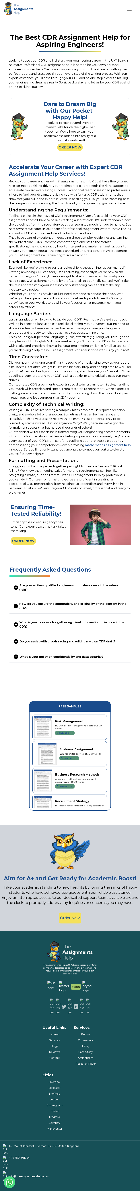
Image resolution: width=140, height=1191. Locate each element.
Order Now (70, 147)
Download (63, 733)
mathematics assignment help (108, 445)
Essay (85, 1046)
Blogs (54, 1046)
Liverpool (54, 1082)
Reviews (54, 1052)
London (54, 1099)
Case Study (85, 1052)
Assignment (85, 1058)
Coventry (54, 1123)
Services (54, 1040)
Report (85, 1034)
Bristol (54, 1111)
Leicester (54, 1087)
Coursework (85, 1040)
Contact (54, 1058)
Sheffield (54, 1093)
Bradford (54, 1117)
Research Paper (85, 1063)
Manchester (54, 1128)
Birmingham (54, 1105)
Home (54, 1034)
